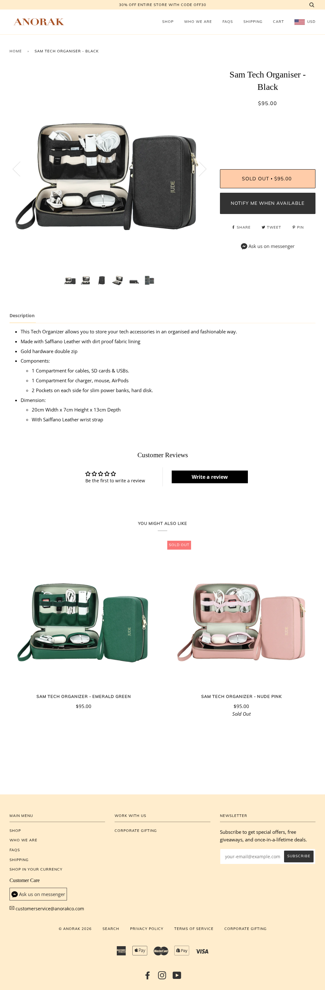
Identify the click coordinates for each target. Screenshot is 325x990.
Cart (278, 21)
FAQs (227, 21)
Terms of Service (194, 928)
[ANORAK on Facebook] (147, 977)
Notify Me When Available (267, 203)
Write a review (210, 476)
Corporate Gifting (136, 830)
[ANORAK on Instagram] (162, 977)
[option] (110, 168)
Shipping (252, 21)
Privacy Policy (146, 928)
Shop (168, 21)
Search (111, 928)
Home (16, 51)
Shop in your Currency (36, 869)
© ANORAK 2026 (75, 928)
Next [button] (198, 168)
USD (310, 21)
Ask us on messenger (272, 246)
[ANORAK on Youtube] (177, 977)
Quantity (267, 143)
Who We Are (198, 21)
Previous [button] (20, 168)
